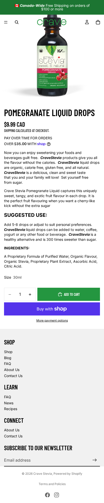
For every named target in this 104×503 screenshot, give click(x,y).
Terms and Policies (52, 484)
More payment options (52, 320)
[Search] (16, 22)
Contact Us (13, 376)
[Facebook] (47, 495)
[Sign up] (94, 460)
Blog (7, 358)
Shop (8, 352)
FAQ (7, 363)
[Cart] (97, 22)
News (8, 403)
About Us (11, 369)
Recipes (10, 409)
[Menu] (6, 22)
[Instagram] (57, 495)
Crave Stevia (42, 473)
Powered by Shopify (68, 473)
